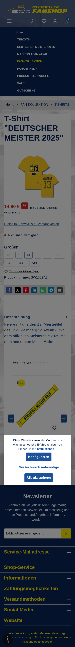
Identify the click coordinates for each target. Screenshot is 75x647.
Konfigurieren (38, 457)
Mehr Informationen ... (43, 448)
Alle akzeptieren (39, 477)
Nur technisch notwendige (39, 467)
